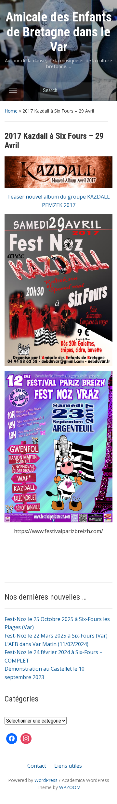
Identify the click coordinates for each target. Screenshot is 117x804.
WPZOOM (70, 787)
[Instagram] (26, 739)
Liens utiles (68, 765)
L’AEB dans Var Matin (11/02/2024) (46, 644)
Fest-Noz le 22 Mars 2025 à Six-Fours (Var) (56, 635)
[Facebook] (12, 739)
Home (11, 111)
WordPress (46, 780)
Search (104, 90)
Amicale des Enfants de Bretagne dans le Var (59, 32)
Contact (36, 765)
